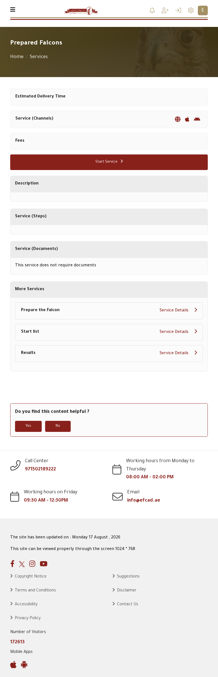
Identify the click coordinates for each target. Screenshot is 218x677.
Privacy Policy (28, 618)
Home (17, 57)
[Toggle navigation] (12, 10)
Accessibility (26, 604)
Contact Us (127, 604)
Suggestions (128, 577)
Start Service (106, 162)
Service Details (175, 311)
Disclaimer (127, 591)
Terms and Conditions (35, 591)
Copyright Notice (31, 577)
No (58, 426)
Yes (28, 426)
